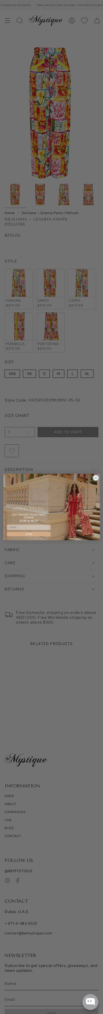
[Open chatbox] (90, 1002)
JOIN (28, 534)
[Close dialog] (96, 478)
